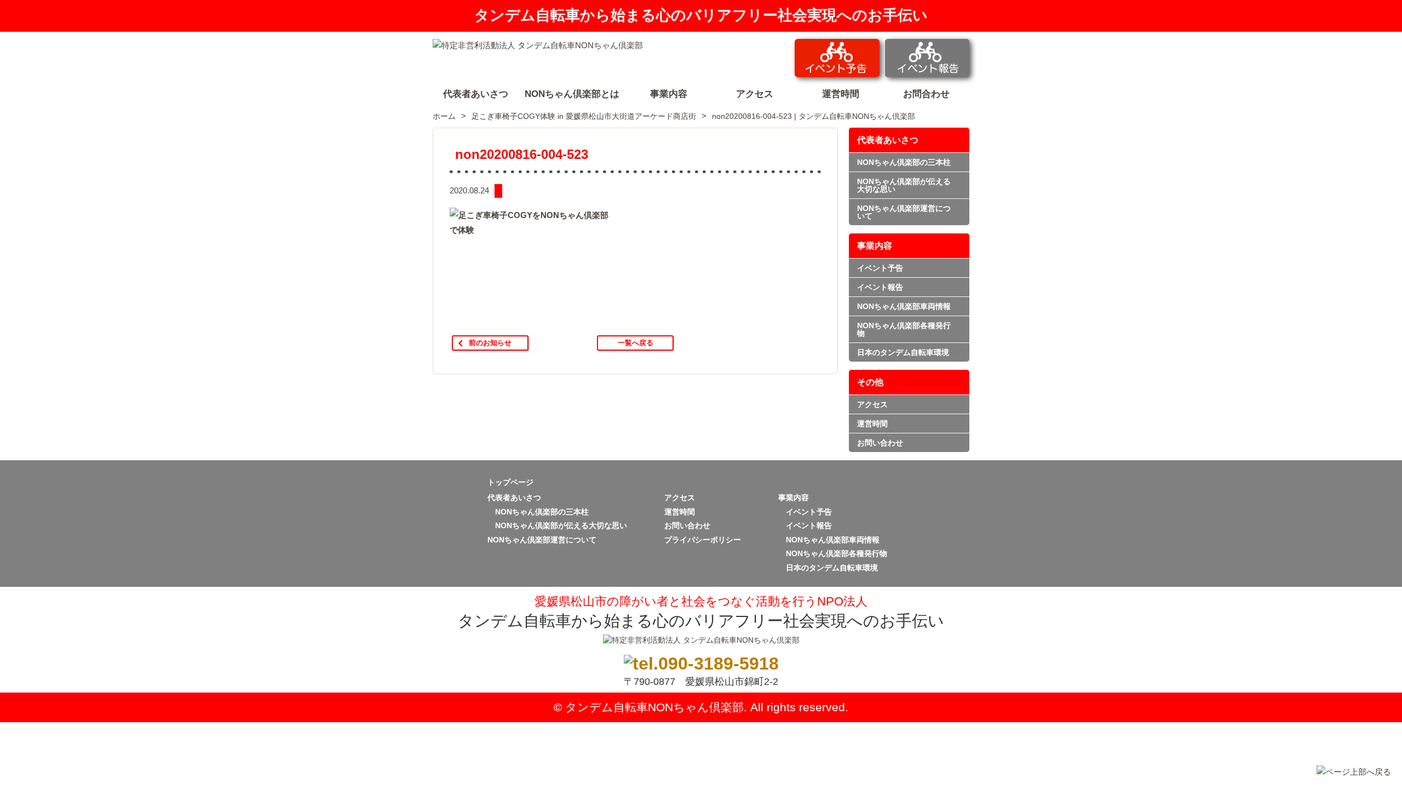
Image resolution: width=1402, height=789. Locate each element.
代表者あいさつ (887, 140)
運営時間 (872, 423)
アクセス (872, 404)
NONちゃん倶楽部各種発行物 (904, 329)
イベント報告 (880, 287)
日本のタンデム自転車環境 (903, 352)
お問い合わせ (880, 442)
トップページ (510, 482)
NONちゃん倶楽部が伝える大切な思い (904, 185)
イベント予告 (880, 268)
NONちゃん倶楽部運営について (904, 212)
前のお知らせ (490, 343)
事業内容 (874, 245)
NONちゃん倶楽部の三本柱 (904, 162)
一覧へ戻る (635, 343)
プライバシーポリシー (702, 539)
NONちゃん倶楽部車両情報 (904, 306)
